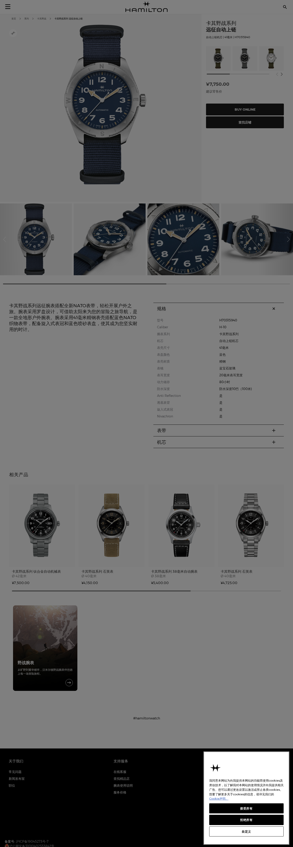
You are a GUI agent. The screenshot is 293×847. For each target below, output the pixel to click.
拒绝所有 (246, 820)
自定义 (246, 831)
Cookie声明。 (218, 798)
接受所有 (246, 808)
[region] (246, 798)
